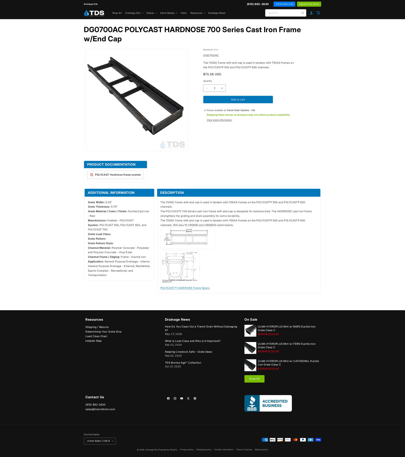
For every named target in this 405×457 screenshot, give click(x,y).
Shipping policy (203, 449)
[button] (134, 12)
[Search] (302, 12)
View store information (219, 120)
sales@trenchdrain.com (100, 409)
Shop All (254, 378)
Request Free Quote (309, 4)
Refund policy (261, 449)
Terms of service (244, 449)
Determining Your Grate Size (103, 331)
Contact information (223, 449)
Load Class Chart (96, 336)
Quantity (207, 81)
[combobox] (285, 12)
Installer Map (93, 340)
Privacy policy (186, 449)
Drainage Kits (151, 450)
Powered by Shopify (167, 450)
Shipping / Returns (97, 327)
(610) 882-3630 (95, 404)
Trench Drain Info (284, 4)
